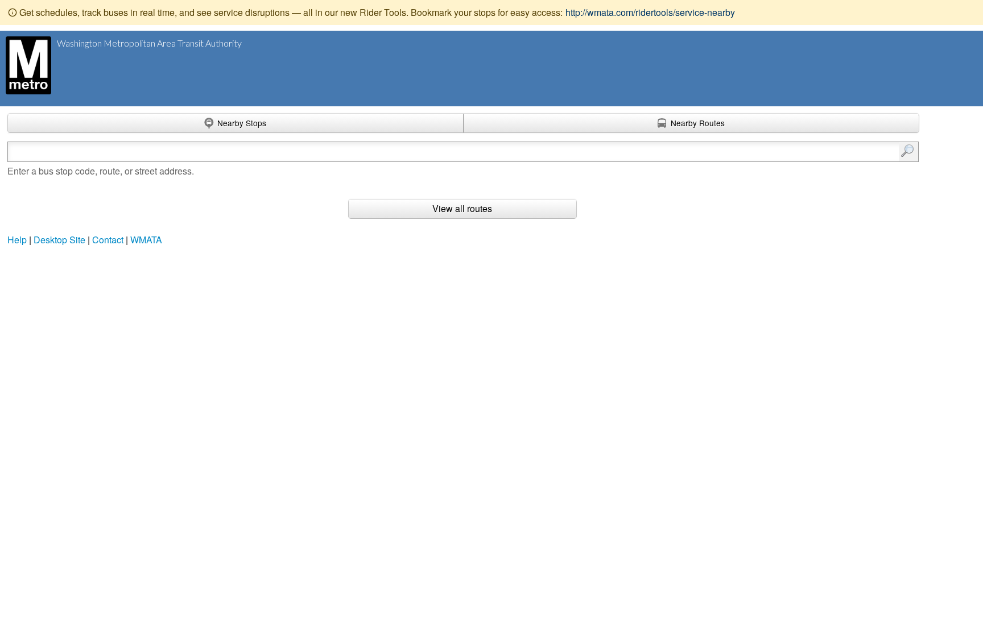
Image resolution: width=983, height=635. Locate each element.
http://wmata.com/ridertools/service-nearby (650, 12)
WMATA (146, 239)
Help (17, 239)
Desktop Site (59, 239)
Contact (107, 239)
